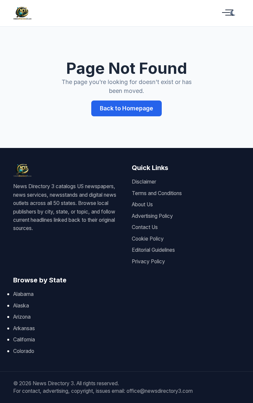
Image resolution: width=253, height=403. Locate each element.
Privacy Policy (148, 261)
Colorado (23, 351)
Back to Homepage (126, 108)
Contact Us (145, 227)
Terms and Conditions (157, 193)
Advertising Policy (152, 216)
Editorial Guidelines (153, 250)
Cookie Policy (148, 239)
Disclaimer (144, 182)
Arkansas (24, 328)
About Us (142, 204)
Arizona (22, 317)
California (24, 339)
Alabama (23, 294)
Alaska (21, 305)
